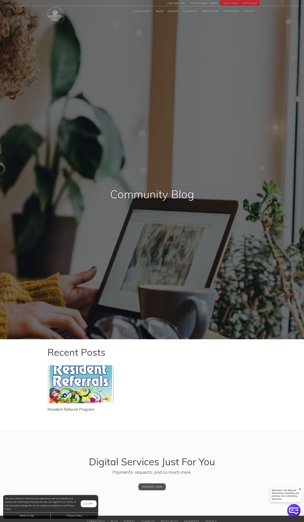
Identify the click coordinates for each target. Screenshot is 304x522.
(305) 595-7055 (176, 3)
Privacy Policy (74, 515)
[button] (299, 489)
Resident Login (152, 486)
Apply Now (250, 3)
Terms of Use (26, 515)
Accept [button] (88, 503)
